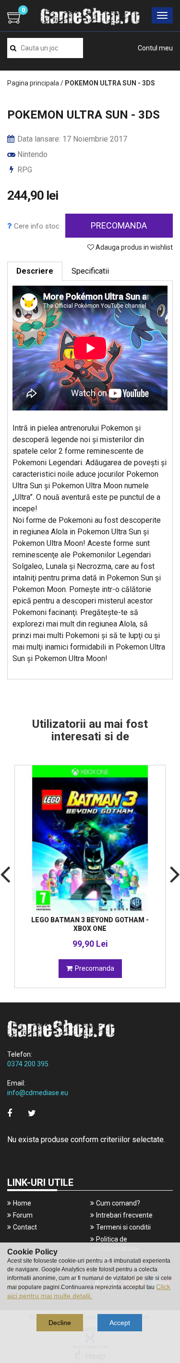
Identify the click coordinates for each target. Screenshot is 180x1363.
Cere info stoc (37, 226)
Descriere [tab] (34, 271)
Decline (59, 1323)
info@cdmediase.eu (37, 1093)
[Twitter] (32, 1113)
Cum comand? (118, 1203)
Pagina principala (33, 83)
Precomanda (119, 225)
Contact (25, 1227)
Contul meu (155, 48)
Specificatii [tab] (90, 271)
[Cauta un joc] (13, 48)
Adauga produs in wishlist (133, 247)
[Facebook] (9, 1113)
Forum (23, 1215)
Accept (119, 1323)
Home (22, 1203)
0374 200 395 (27, 1064)
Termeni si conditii (123, 1227)
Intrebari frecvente (124, 1215)
